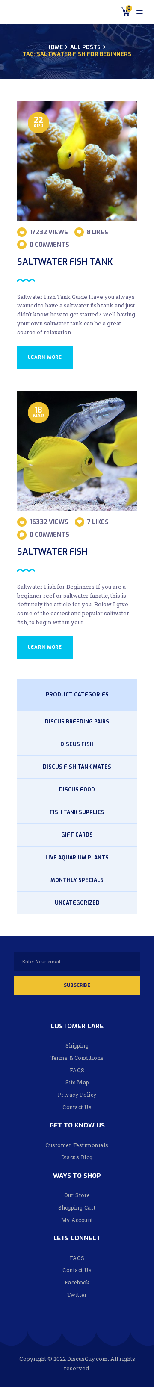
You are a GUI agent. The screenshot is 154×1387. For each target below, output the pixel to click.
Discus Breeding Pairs (77, 721)
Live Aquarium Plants (77, 857)
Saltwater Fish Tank (65, 262)
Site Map (77, 1082)
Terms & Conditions (77, 1057)
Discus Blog (77, 1157)
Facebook (77, 1282)
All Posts (85, 47)
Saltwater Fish (52, 552)
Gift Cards (77, 835)
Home (54, 47)
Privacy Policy (77, 1094)
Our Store (77, 1195)
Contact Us (77, 1107)
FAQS (77, 1070)
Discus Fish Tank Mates (77, 767)
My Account (77, 1219)
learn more (45, 357)
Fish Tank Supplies (77, 812)
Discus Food (77, 789)
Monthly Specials (77, 880)
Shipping (77, 1045)
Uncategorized (77, 903)
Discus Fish (77, 744)
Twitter (77, 1294)
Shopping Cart (77, 1207)
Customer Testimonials (77, 1145)
